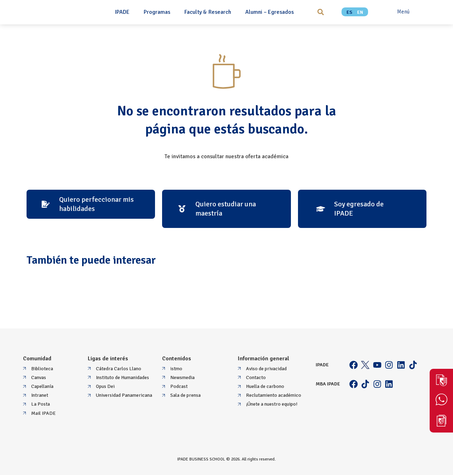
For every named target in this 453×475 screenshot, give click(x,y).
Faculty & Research (207, 12)
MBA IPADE (328, 384)
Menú (403, 11)
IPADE (122, 12)
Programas (157, 12)
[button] (320, 12)
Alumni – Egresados (269, 12)
